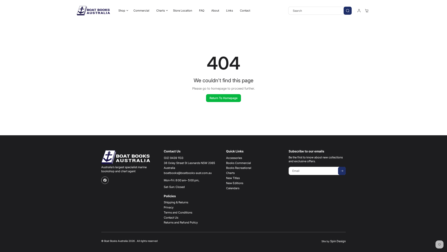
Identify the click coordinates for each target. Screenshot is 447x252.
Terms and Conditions (178, 212)
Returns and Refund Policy (181, 222)
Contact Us (171, 217)
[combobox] (319, 11)
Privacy (169, 207)
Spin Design (338, 241)
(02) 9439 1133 (173, 158)
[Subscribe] (342, 171)
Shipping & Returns (176, 202)
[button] (122, 11)
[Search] (348, 11)
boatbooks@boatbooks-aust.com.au (188, 173)
